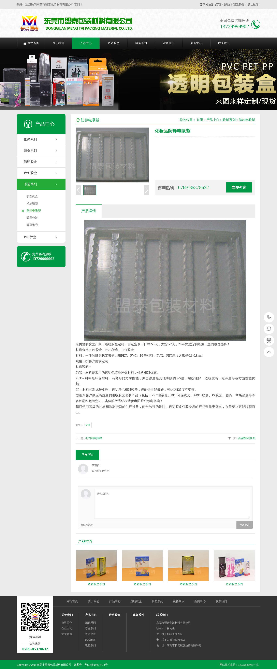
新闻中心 (196, 43)
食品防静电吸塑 (246, 438)
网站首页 (33, 43)
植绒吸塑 (32, 203)
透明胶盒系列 (96, 584)
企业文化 (66, 628)
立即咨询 (239, 187)
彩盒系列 (30, 150)
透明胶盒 (113, 43)
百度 (218, 4)
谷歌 (226, 4)
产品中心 (86, 43)
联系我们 (238, 4)
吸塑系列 (141, 43)
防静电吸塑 (34, 210)
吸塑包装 (32, 217)
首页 (200, 120)
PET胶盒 (30, 237)
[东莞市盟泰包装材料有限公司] (77, 23)
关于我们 (58, 43)
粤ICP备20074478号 (96, 664)
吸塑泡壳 (32, 224)
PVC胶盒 (30, 173)
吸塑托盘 (32, 196)
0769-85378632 (269, 317)
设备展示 (168, 43)
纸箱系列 (30, 139)
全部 (87, 425)
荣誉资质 (66, 634)
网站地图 (208, 4)
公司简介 (66, 622)
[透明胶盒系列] (96, 565)
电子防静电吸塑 (93, 438)
